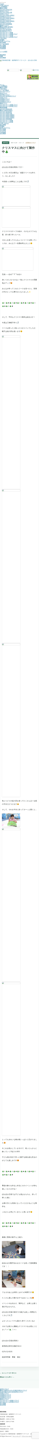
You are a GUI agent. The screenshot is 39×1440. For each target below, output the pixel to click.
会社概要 (3, 47)
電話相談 (3, 55)
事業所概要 (3, 108)
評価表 (2, 40)
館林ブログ (3, 103)
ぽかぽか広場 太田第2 (7, 15)
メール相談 (3, 51)
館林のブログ (4, 25)
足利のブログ (4, 11)
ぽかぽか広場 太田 (6, 12)
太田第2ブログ (5, 99)
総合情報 (3, 43)
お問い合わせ (4, 5)
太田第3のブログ (5, 20)
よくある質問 (4, 44)
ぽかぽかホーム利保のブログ (9, 1402)
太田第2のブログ (5, 17)
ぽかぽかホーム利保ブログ (8, 37)
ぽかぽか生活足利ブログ (8, 96)
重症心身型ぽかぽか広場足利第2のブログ (13, 1390)
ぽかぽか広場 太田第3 (7, 18)
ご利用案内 (3, 7)
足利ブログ (3, 93)
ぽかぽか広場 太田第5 (7, 21)
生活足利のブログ (6, 31)
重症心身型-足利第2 (6, 27)
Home (2, 4)
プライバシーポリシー (28, 1436)
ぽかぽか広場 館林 (6, 24)
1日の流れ (3, 38)
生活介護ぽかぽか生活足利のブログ (11, 1392)
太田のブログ (4, 14)
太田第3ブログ (5, 100)
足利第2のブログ (5, 28)
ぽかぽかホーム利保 (6, 35)
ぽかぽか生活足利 (6, 30)
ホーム (2, 85)
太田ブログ (3, 97)
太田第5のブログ (5, 22)
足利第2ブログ (5, 95)
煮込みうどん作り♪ (7, 1377)
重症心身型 (3, 8)
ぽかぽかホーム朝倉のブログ (9, 1400)
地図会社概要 (3, 57)
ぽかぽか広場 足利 (6, 10)
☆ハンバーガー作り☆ (8, 1373)
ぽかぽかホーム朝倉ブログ (8, 34)
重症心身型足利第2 (6, 110)
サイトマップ (16, 1436)
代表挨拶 (3, 48)
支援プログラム (5, 41)
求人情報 (3, 45)
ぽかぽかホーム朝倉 (6, 33)
